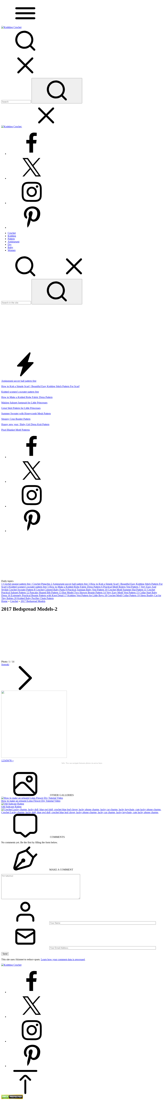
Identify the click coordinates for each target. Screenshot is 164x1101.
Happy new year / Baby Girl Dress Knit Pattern (25, 424)
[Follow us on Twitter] (32, 178)
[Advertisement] (82, 328)
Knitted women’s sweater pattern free (20, 391)
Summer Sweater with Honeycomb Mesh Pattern (26, 413)
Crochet (14, 601)
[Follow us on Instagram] (32, 203)
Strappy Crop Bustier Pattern (15, 419)
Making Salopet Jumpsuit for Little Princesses (24, 402)
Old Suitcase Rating (11, 806)
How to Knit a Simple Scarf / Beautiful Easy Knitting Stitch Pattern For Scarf (40, 386)
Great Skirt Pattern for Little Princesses (21, 408)
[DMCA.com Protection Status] (12, 1098)
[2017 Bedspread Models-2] (34, 757)
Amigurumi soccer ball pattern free (18, 381)
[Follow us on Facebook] (32, 153)
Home (4, 601)
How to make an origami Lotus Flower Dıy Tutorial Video (30, 800)
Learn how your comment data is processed (63, 959)
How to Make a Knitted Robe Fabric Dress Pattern (27, 397)
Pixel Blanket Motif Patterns (15, 429)
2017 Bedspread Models (33, 601)
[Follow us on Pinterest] (32, 227)
